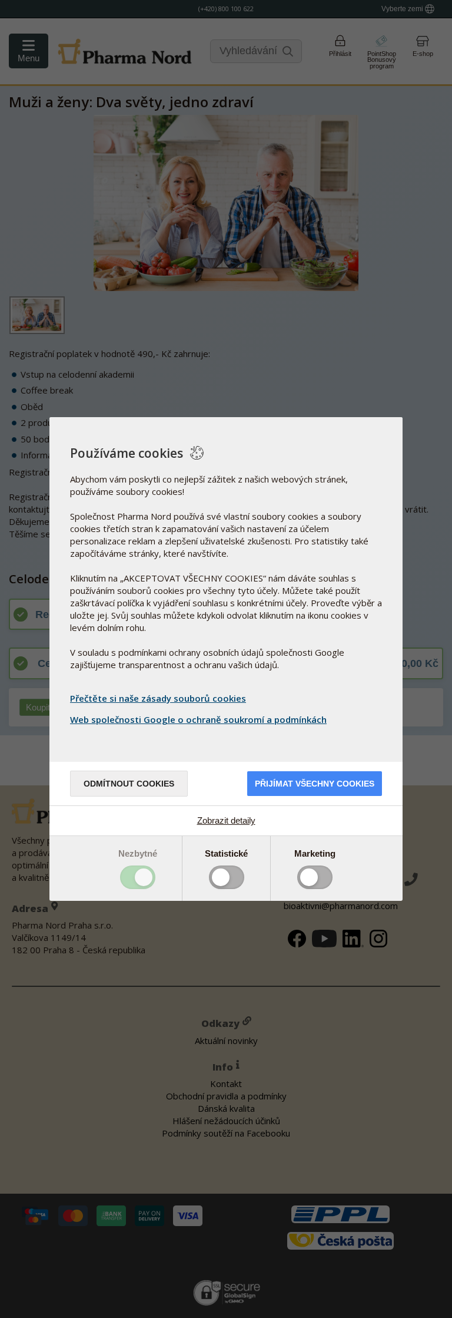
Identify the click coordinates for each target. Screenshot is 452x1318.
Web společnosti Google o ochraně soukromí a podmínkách (198, 719)
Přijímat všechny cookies (314, 783)
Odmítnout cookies (129, 783)
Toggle (137, 877)
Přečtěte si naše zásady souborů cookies (158, 698)
